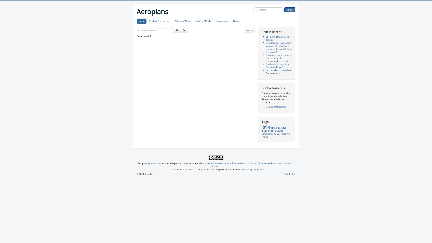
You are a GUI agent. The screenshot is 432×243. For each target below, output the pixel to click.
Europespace (222, 21)
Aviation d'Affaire (183, 21)
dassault (282, 127)
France (282, 133)
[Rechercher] (177, 30)
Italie (266, 127)
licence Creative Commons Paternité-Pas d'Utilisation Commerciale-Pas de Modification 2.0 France (249, 165)
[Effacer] (184, 30)
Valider (290, 9)
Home (141, 21)
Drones (236, 21)
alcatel (279, 130)
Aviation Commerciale (159, 21)
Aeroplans (156, 163)
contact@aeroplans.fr (276, 106)
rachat (274, 127)
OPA (276, 133)
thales (264, 130)
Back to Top (289, 174)
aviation (272, 130)
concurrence (268, 133)
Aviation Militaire (203, 21)
